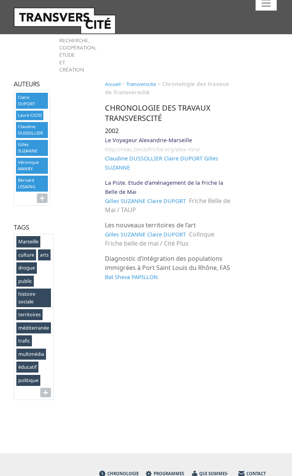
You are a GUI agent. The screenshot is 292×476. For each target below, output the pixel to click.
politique (28, 380)
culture (26, 254)
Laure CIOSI (30, 115)
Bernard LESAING (26, 183)
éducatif (27, 366)
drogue (26, 267)
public (25, 281)
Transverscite (141, 84)
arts (44, 254)
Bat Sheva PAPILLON (131, 277)
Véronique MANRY (28, 165)
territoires (29, 314)
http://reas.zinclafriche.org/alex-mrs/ (152, 149)
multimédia (31, 354)
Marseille (28, 241)
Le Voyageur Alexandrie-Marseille (148, 140)
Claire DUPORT (26, 100)
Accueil (113, 84)
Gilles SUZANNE (27, 147)
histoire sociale (26, 297)
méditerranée (33, 327)
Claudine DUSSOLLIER (30, 130)
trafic (24, 340)
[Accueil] (55, 21)
